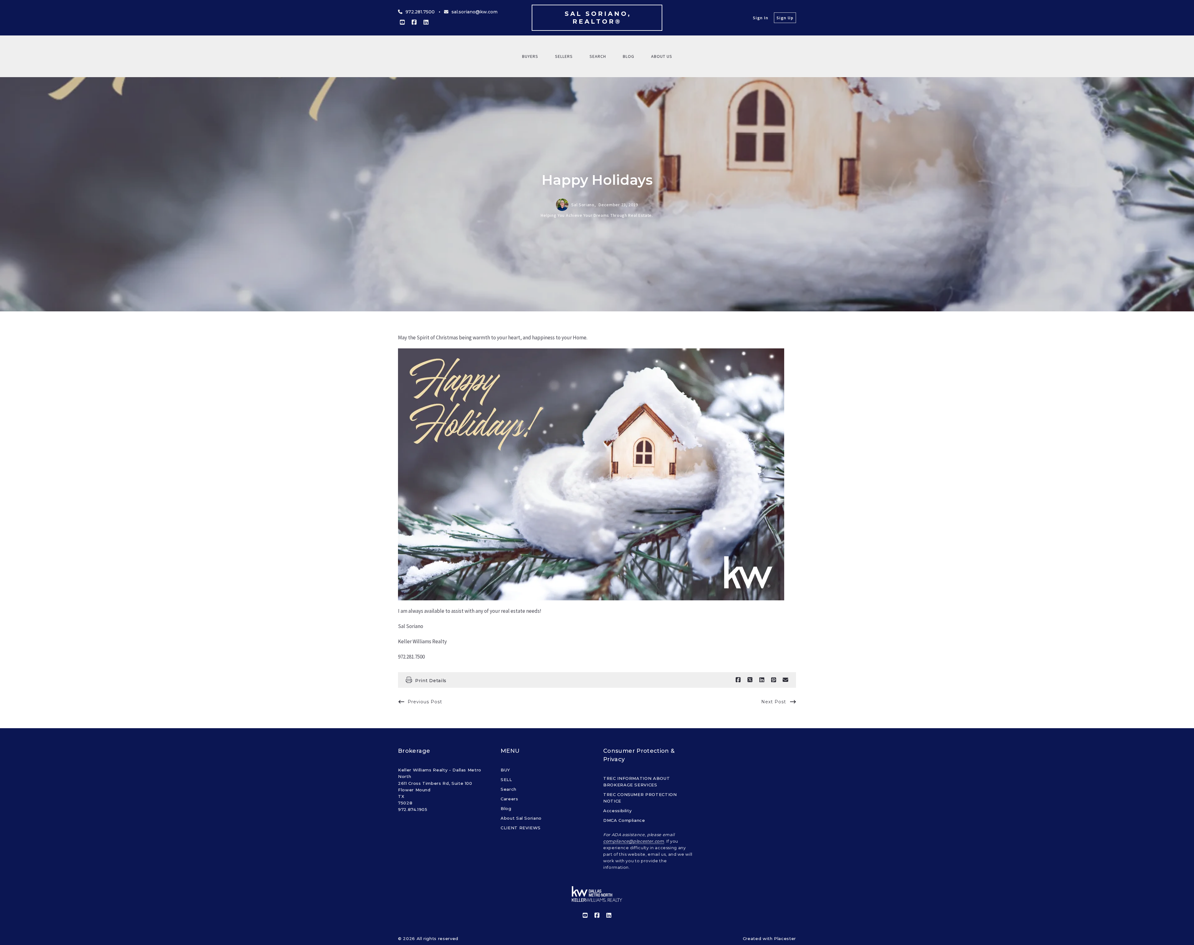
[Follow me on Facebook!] (414, 22)
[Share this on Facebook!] (738, 680)
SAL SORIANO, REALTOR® (600, 17)
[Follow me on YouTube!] (402, 22)
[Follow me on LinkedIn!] (426, 22)
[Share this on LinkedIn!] (762, 680)
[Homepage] (597, 894)
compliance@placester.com (633, 841)
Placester (785, 938)
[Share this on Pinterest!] (773, 680)
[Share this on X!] (750, 680)
